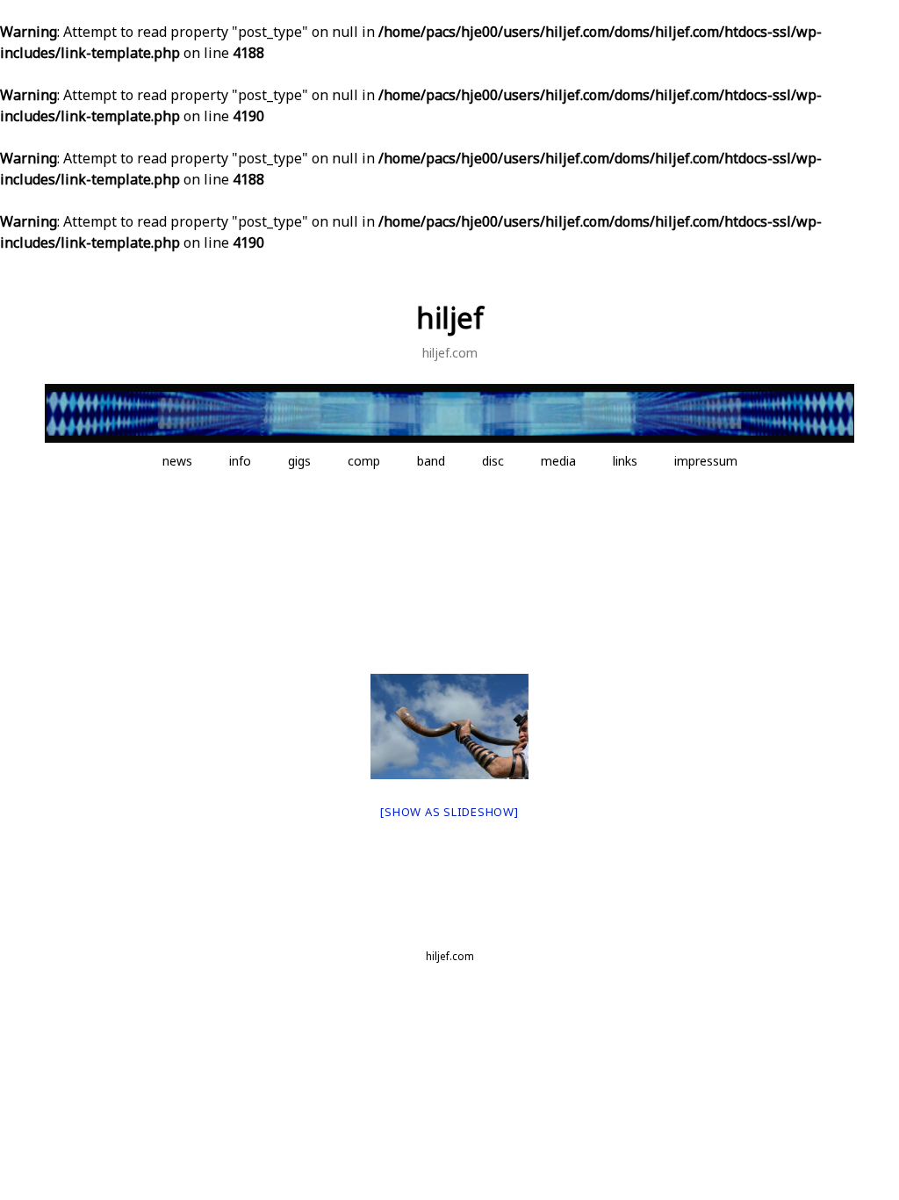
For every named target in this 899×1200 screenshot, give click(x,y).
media (558, 460)
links (625, 460)
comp (364, 460)
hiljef (450, 317)
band (431, 460)
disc (493, 460)
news (177, 460)
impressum (705, 460)
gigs (299, 460)
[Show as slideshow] (449, 812)
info (240, 460)
